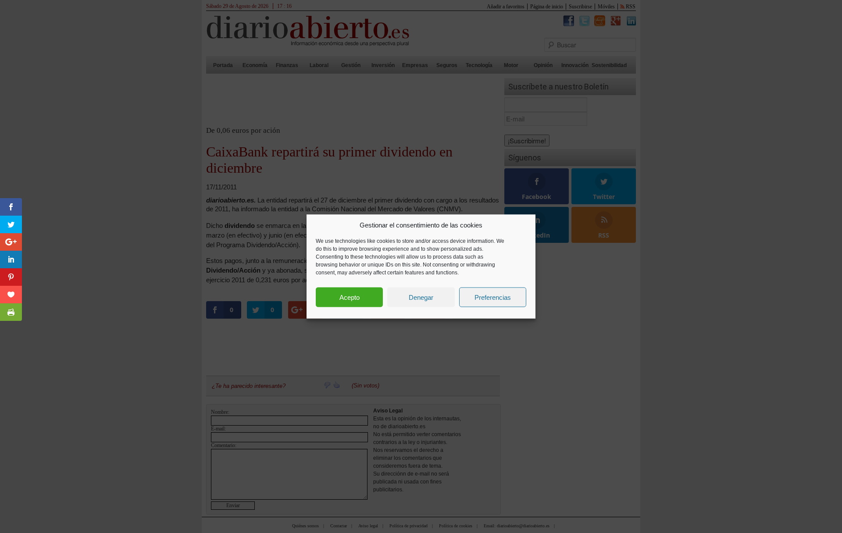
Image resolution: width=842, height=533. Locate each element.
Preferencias (493, 297)
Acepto (349, 297)
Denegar (421, 297)
